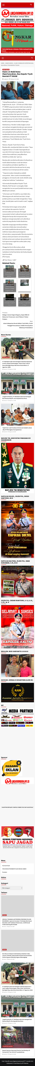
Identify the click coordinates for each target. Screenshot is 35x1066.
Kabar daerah (6, 69)
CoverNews (16, 1063)
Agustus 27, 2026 (13, 369)
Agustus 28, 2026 (11, 926)
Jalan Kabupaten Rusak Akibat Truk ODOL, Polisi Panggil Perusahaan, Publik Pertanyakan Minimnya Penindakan (18, 324)
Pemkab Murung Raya (8, 1046)
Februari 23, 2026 (15, 79)
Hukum (4, 915)
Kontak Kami (6, 865)
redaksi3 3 (6, 79)
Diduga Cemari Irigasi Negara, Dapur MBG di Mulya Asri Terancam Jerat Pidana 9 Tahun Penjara (15, 316)
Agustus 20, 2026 (13, 431)
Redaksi (4, 872)
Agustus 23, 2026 (13, 1054)
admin (5, 926)
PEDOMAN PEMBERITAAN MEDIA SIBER (14, 869)
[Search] (32, 57)
